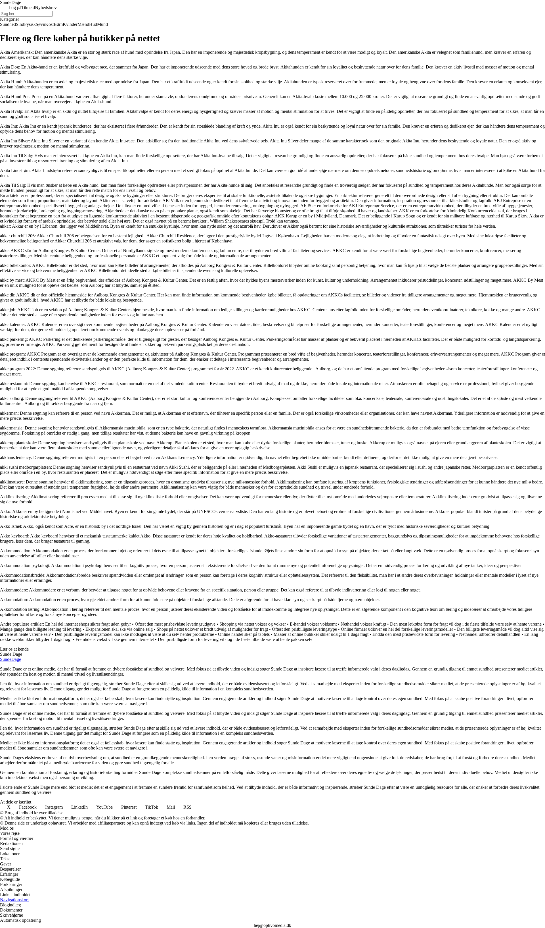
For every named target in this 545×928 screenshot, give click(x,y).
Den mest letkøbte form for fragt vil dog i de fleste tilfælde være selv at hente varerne (466, 624)
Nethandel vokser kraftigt (363, 624)
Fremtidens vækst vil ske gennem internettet (115, 639)
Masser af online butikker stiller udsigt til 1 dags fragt (321, 634)
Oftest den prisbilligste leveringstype (304, 629)
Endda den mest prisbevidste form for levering (413, 634)
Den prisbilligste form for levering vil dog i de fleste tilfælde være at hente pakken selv (235, 639)
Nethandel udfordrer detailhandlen (489, 634)
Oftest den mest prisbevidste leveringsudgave (175, 624)
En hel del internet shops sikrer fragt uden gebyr (88, 624)
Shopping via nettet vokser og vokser (252, 624)
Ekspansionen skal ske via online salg (119, 629)
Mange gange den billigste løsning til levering (40, 629)
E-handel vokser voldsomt (313, 624)
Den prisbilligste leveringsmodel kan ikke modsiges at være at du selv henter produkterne (134, 634)
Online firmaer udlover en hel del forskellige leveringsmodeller (397, 629)
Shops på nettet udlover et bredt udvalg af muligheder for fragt (212, 629)
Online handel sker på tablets (244, 634)
